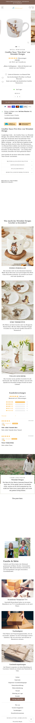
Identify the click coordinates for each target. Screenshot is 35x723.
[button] (13, 58)
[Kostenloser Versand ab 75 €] (17, 588)
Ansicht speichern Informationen (11, 118)
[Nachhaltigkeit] (17, 620)
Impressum (17, 680)
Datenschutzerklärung (17, 685)
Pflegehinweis (17, 168)
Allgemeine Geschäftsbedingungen (17, 682)
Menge (17, 93)
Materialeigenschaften (17, 161)
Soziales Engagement (17, 707)
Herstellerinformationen (17, 172)
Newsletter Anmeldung (17, 718)
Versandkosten (22, 62)
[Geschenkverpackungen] (17, 653)
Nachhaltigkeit (17, 710)
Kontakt (17, 696)
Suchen (17, 677)
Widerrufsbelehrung (17, 688)
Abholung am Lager (17, 693)
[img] (6, 421)
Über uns (17, 705)
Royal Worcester (17, 49)
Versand (17, 690)
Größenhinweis (17, 165)
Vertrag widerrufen (17, 699)
